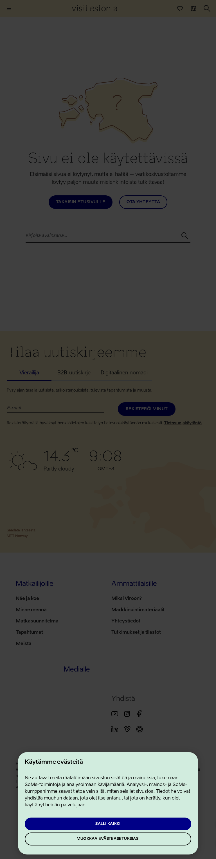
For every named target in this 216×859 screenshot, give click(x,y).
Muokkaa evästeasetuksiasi (108, 839)
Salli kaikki (107, 824)
